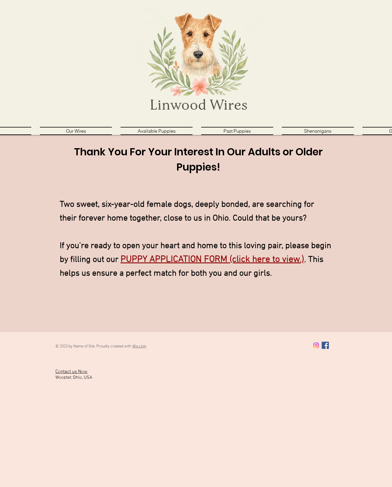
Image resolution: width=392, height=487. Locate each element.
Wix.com (139, 346)
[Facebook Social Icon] (325, 345)
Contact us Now (71, 372)
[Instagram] (316, 345)
